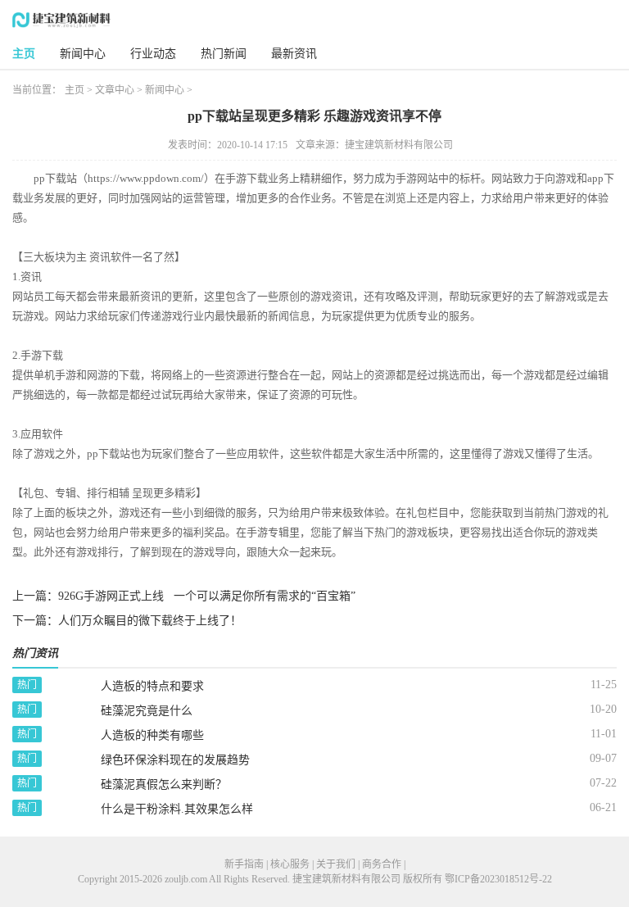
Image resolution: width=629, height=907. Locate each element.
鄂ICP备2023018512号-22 (498, 879)
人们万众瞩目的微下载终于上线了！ (150, 620)
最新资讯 (294, 54)
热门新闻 (224, 54)
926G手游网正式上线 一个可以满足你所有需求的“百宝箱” (206, 596)
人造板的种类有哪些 (152, 735)
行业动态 (153, 54)
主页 (23, 54)
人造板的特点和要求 (152, 686)
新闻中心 (83, 54)
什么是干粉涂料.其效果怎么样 (177, 809)
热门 (27, 685)
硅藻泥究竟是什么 (146, 711)
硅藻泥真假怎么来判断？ (164, 784)
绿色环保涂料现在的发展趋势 (175, 760)
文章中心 (114, 90)
